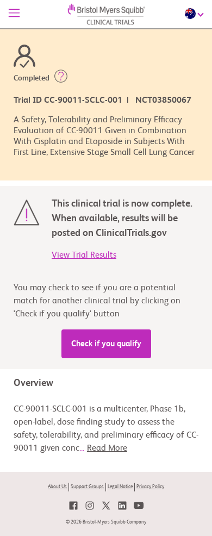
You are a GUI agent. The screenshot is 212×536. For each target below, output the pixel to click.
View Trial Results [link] (84, 255)
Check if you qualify (106, 344)
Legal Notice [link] (120, 486)
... (103, 448)
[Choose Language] (196, 13)
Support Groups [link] (87, 486)
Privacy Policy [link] (150, 486)
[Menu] (14, 14)
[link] (73, 505)
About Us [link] (57, 486)
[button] (61, 78)
